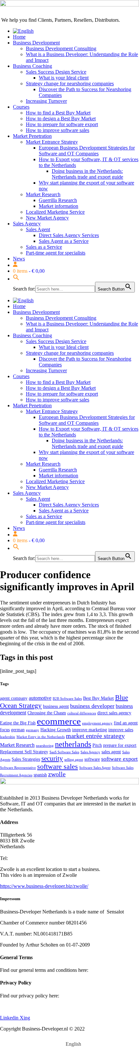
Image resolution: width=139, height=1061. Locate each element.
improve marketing (89, 729)
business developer (92, 706)
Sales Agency (27, 223)
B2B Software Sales (67, 698)
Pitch (97, 745)
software (92, 759)
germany (32, 730)
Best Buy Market (98, 698)
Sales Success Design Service (56, 72)
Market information (58, 206)
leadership (7, 737)
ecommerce (59, 721)
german (18, 729)
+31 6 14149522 (26, 858)
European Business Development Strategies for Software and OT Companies (87, 150)
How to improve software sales (57, 130)
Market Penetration (32, 136)
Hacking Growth (55, 729)
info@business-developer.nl (28, 852)
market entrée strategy (95, 736)
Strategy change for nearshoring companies (70, 83)
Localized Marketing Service (55, 212)
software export (119, 759)
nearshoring (45, 745)
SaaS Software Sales (64, 752)
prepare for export (119, 745)
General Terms (105, 970)
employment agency (97, 723)
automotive (40, 698)
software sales (57, 766)
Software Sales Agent (95, 767)
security (52, 758)
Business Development (36, 42)
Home (19, 37)
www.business (28, 886)
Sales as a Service (44, 247)
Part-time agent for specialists (55, 253)
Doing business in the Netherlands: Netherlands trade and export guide (87, 174)
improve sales (120, 729)
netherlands (73, 744)
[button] (16, 278)
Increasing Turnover (46, 101)
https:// (7, 886)
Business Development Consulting (61, 48)
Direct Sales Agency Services (69, 235)
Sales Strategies (26, 759)
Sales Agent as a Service (64, 241)
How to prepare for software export (62, 124)
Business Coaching (32, 66)
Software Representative (18, 767)
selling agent (73, 759)
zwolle (57, 774)
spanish (40, 774)
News (19, 258)
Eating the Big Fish (18, 723)
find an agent (126, 723)
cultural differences (81, 713)
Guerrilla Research (58, 200)
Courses (21, 107)
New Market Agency (47, 218)
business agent (56, 706)
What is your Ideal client (64, 77)
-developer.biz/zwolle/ (65, 886)
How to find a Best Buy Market (58, 112)
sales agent (111, 751)
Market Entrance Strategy (52, 142)
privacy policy (14, 1006)
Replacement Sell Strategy (24, 751)
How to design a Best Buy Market (61, 118)
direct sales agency (114, 712)
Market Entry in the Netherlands (40, 737)
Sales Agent (38, 229)
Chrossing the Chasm (46, 712)
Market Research (43, 194)
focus (5, 729)
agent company (13, 698)
